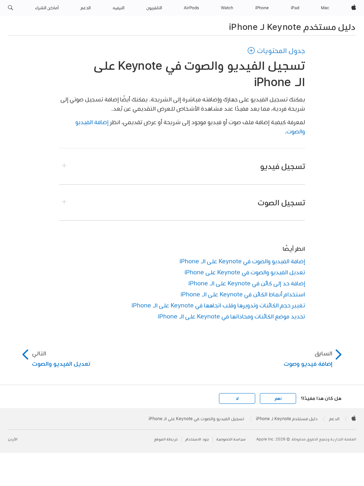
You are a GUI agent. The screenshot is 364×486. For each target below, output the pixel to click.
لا (237, 398)
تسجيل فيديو (282, 166)
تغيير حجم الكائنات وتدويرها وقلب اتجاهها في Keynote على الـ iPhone (218, 305)
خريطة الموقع (166, 439)
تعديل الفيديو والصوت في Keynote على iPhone (244, 272)
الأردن (12, 439)
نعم (278, 398)
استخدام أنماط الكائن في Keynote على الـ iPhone (243, 294)
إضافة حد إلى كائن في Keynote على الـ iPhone (246, 283)
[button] (10, 8)
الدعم (334, 419)
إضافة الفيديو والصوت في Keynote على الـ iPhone (242, 261)
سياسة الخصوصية (231, 439)
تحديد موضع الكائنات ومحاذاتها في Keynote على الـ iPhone (231, 316)
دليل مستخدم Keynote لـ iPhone (292, 26)
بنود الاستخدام (197, 439)
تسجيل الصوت (281, 202)
